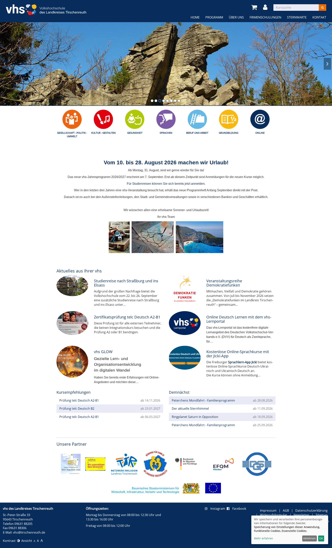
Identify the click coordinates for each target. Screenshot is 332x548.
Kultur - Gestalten (103, 132)
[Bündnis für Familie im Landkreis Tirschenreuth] (155, 464)
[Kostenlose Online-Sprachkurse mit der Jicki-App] (185, 358)
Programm (214, 17)
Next (327, 63)
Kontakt (319, 17)
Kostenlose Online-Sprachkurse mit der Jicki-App (237, 353)
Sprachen (166, 132)
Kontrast (10, 541)
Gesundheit (134, 132)
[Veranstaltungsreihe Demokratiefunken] (185, 290)
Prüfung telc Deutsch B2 (76, 408)
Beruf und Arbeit (197, 132)
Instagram (218, 508)
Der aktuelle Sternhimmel (190, 408)
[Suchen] (322, 7)
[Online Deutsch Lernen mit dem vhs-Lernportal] (185, 323)
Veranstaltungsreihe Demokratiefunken (224, 283)
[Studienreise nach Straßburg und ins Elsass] (72, 285)
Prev (4, 63)
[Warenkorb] (254, 7)
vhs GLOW (103, 351)
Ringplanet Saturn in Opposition (195, 417)
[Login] (266, 7)
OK (321, 538)
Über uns (236, 17)
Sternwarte (297, 17)
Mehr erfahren (263, 538)
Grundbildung (228, 132)
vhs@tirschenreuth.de (29, 532)
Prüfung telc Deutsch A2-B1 (79, 400)
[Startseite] (46, 7)
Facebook (239, 508)
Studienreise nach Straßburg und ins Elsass (126, 283)
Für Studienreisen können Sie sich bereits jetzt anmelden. (166, 183)
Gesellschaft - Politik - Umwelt (72, 134)
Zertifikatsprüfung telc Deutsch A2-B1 (127, 317)
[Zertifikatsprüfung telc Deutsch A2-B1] (72, 323)
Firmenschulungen (265, 17)
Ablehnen (309, 538)
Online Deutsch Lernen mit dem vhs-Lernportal (238, 319)
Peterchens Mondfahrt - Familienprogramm (203, 400)
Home (195, 17)
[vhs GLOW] (72, 362)
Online (260, 132)
